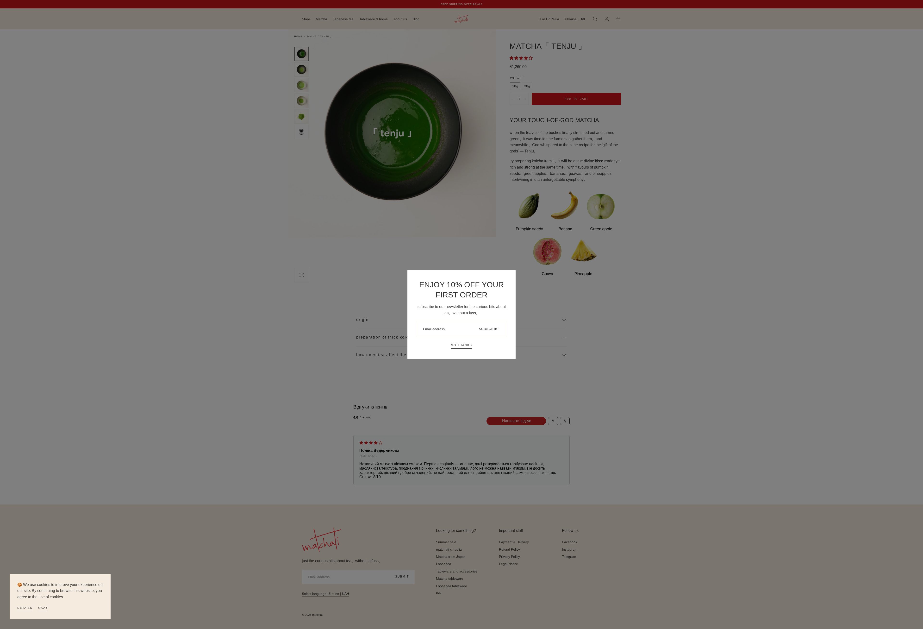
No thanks (461, 345)
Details (24, 608)
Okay (43, 608)
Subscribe (489, 329)
